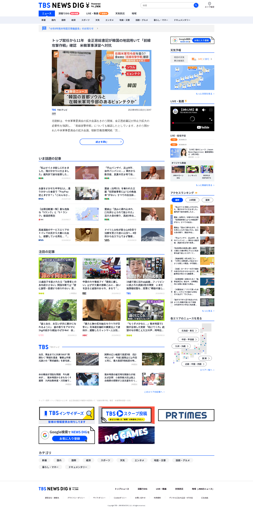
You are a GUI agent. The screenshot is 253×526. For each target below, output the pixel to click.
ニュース (46, 13)
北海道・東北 (188, 330)
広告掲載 (204, 497)
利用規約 (157, 497)
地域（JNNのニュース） (203, 488)
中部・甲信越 (188, 339)
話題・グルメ (142, 19)
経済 (73, 19)
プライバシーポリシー (76, 497)
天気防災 (120, 13)
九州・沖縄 (180, 346)
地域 (134, 13)
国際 (63, 19)
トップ (41, 400)
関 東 (204, 358)
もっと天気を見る (204, 93)
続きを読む (101, 141)
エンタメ (109, 19)
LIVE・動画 (96, 13)
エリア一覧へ (206, 370)
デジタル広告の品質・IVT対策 (181, 497)
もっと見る (207, 310)
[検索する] (196, 5)
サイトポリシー (99, 497)
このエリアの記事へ (153, 391)
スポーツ (85, 19)
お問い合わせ (140, 497)
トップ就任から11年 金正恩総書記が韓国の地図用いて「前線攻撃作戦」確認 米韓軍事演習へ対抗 (91, 400)
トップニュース (122, 488)
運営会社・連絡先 (52, 497)
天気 (97, 19)
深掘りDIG (68, 13)
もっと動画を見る (204, 185)
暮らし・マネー (161, 19)
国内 (54, 19)
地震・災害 (124, 19)
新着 (44, 19)
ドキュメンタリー (182, 19)
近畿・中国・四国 (193, 364)
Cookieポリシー (120, 497)
